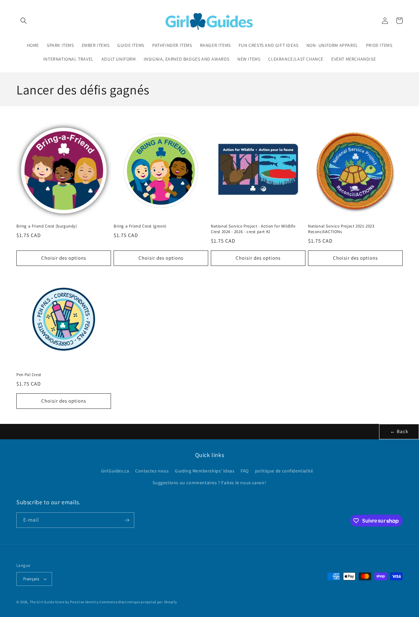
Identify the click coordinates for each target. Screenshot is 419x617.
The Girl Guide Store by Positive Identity (64, 602)
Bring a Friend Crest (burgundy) (46, 226)
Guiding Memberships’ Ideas (205, 471)
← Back (399, 431)
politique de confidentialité (284, 471)
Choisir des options (63, 258)
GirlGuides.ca (115, 471)
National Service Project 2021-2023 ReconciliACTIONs (341, 229)
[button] (23, 20)
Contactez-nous (152, 471)
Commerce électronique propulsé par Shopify (138, 602)
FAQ (245, 471)
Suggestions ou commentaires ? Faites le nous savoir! (209, 483)
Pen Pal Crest (28, 374)
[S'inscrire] (126, 520)
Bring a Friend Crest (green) (140, 226)
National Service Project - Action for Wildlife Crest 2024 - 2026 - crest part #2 (253, 229)
